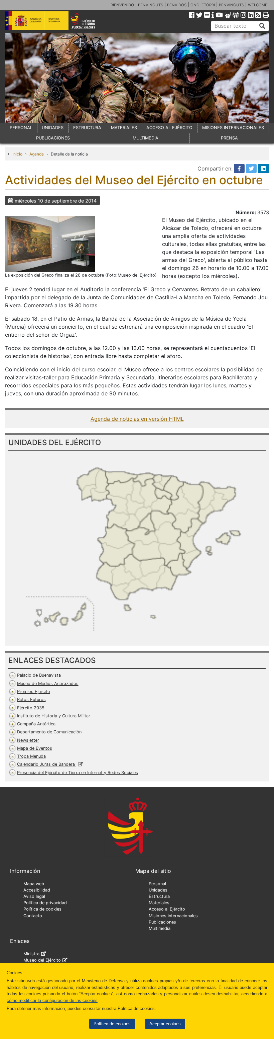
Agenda (36, 153)
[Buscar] (262, 26)
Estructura (159, 896)
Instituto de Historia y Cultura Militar (53, 715)
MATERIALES (124, 127)
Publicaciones (162, 922)
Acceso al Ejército (167, 909)
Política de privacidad (45, 902)
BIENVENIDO (122, 5)
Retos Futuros (31, 699)
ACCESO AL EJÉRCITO (169, 127)
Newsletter (28, 740)
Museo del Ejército (42, 960)
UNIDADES (52, 127)
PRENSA (229, 137)
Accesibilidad (36, 890)
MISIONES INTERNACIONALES (233, 127)
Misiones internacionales (173, 915)
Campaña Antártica (36, 723)
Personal (157, 883)
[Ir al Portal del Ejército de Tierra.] (88, 20)
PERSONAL (21, 127)
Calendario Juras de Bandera (46, 764)
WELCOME (257, 5)
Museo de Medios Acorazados (48, 683)
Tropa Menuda (31, 756)
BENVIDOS (176, 5)
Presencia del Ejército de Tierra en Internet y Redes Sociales (77, 772)
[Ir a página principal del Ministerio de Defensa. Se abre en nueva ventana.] (36, 20)
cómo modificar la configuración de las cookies (52, 1000)
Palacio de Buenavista (39, 675)
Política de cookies (112, 1023)
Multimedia (159, 928)
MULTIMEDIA (145, 137)
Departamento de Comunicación (49, 731)
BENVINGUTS (150, 5)
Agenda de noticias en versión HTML (137, 418)
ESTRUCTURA (87, 127)
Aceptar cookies (165, 1023)
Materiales (159, 902)
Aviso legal (34, 896)
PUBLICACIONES (53, 137)
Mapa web (33, 883)
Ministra (31, 953)
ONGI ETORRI (202, 5)
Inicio (17, 153)
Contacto (32, 915)
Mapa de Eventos (34, 748)
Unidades (158, 890)
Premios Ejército (33, 691)
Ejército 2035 (30, 707)
